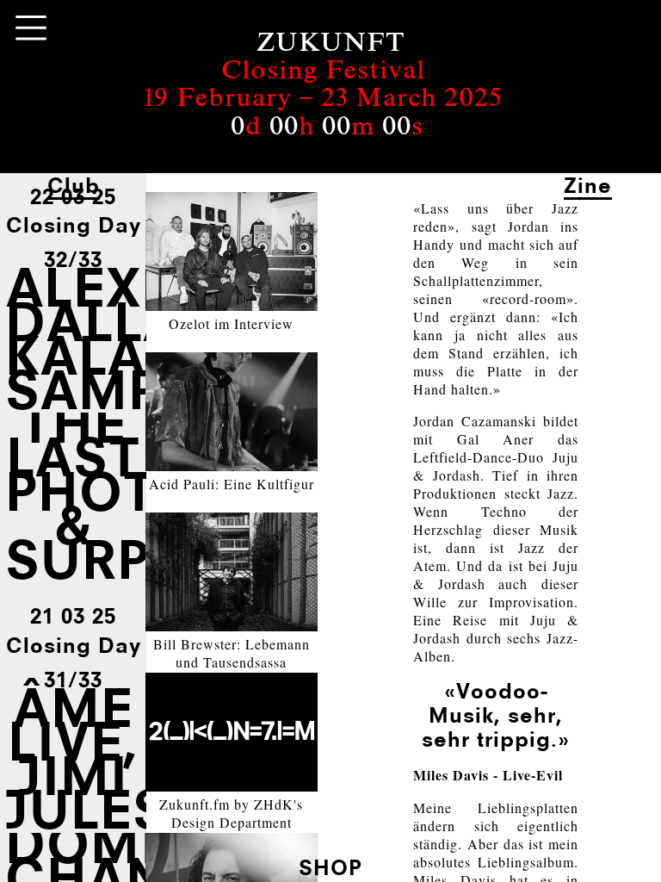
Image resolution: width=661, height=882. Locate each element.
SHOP (330, 866)
